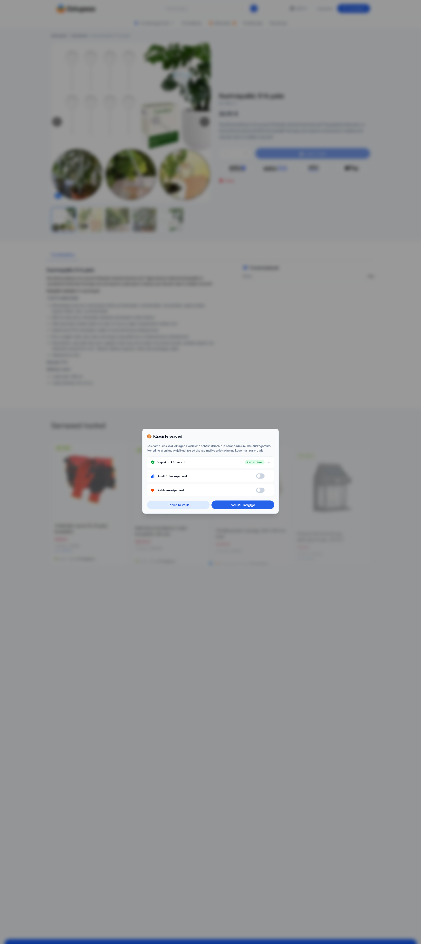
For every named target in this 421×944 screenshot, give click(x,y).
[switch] (260, 476)
